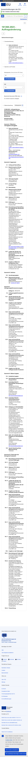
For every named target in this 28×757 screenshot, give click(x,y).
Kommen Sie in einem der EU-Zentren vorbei (11, 725)
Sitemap (3, 682)
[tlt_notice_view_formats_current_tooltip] (22, 105)
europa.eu (8, 711)
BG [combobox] (6, 87)
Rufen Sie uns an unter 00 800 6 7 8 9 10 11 (11, 717)
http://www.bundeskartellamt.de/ (16, 395)
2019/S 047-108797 (15, 282)
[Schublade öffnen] (3, 33)
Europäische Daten (6, 691)
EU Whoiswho (5, 696)
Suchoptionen (23, 19)
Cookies (3, 670)
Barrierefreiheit (5, 672)
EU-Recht (4, 688)
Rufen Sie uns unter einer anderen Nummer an (12, 720)
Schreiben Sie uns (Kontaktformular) (9, 722)
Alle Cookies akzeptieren (12, 749)
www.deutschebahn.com (14, 154)
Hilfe (3, 650)
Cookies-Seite (8, 740)
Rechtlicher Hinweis (6, 667)
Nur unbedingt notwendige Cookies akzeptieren (16, 753)
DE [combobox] (5, 75)
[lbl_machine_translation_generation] (21, 96)
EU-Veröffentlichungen (6, 698)
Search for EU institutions (7, 731)
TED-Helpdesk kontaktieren (7, 652)
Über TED (4, 679)
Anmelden (20, 5)
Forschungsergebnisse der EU (8, 693)
